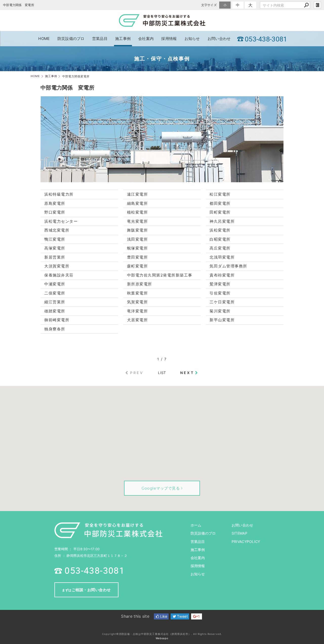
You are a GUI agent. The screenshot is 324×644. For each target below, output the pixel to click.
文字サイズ (209, 5)
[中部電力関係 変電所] (162, 179)
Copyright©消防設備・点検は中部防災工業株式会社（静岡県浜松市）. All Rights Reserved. (162, 633)
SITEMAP (239, 533)
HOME (44, 38)
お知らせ (192, 38)
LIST (162, 373)
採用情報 (169, 38)
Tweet (182, 616)
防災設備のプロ (71, 38)
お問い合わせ (219, 38)
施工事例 (123, 38)
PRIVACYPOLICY (246, 541)
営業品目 (100, 38)
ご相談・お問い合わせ (86, 589)
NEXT (187, 373)
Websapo (162, 638)
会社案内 (146, 38)
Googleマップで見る (160, 488)
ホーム (196, 525)
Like (163, 616)
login (317, 5)
